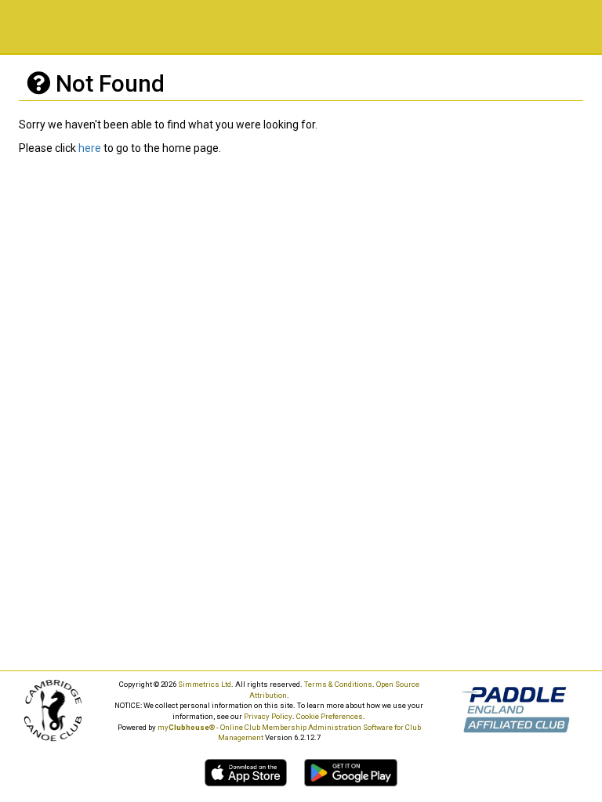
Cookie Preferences (329, 716)
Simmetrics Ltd (204, 684)
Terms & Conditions (338, 684)
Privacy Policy (268, 716)
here (89, 148)
